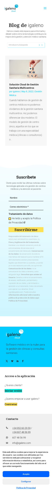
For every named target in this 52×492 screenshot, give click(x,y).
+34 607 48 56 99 (21, 432)
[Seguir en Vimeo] (12, 361)
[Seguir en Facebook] (23, 361)
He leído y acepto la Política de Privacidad (25, 220)
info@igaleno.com (21, 443)
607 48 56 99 (19, 437)
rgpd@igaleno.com (16, 292)
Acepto (26, 474)
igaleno (16, 91)
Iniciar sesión (13, 390)
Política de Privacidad (26, 488)
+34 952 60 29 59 (21, 428)
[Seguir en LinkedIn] (17, 361)
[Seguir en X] (7, 361)
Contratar (11, 404)
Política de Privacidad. (18, 301)
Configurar (26, 481)
